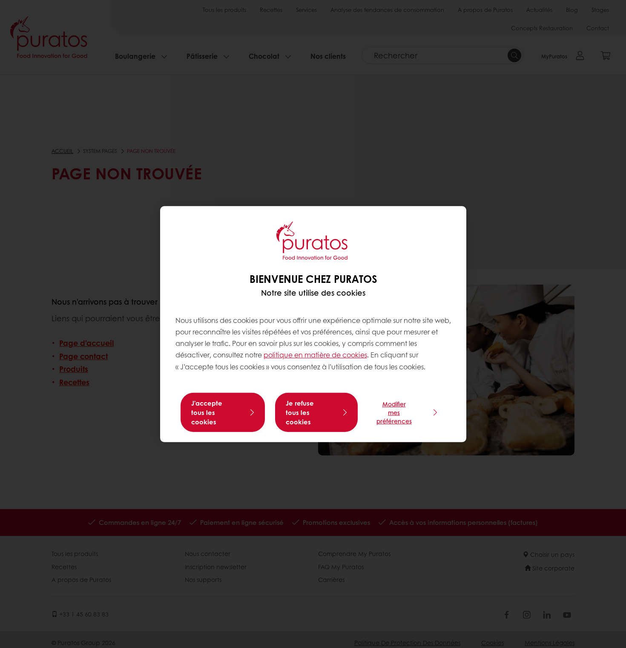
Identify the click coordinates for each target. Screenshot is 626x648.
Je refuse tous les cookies (300, 412)
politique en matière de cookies (315, 355)
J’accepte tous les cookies (206, 412)
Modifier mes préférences (394, 412)
